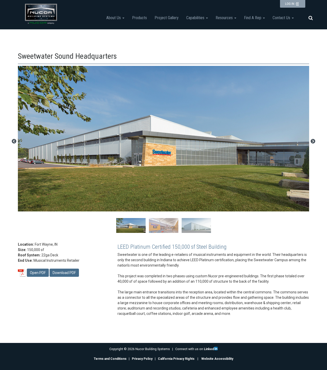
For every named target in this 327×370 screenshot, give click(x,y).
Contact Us (282, 17)
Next (313, 141)
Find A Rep (253, 17)
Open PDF (38, 273)
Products (139, 17)
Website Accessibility (217, 359)
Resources (225, 17)
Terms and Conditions (110, 359)
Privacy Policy (142, 359)
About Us (114, 17)
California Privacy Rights (176, 359)
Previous (14, 141)
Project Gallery (167, 17)
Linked (209, 349)
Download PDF (64, 273)
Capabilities (195, 17)
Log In (290, 4)
